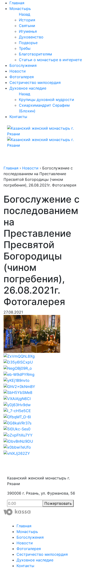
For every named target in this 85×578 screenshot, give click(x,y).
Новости (17, 71)
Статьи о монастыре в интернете (50, 59)
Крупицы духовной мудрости (46, 99)
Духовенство (31, 37)
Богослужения (23, 65)
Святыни (27, 25)
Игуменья (28, 31)
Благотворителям (35, 54)
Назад (24, 14)
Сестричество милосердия (35, 82)
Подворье (28, 42)
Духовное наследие (27, 88)
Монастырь (20, 8)
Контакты (18, 116)
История (27, 20)
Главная (16, 2)
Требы (24, 48)
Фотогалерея (21, 76)
